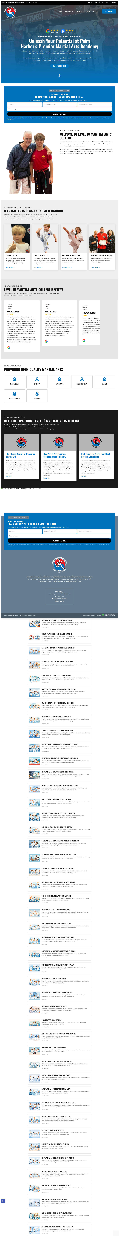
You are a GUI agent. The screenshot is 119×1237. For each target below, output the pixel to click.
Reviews (95, 12)
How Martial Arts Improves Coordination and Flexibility (54, 449)
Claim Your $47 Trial (59, 66)
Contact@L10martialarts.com (60, 592)
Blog (88, 12)
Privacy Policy (22, 609)
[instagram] (91, 2)
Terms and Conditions (31, 609)
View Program (9, 267)
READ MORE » (9, 470)
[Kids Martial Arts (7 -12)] (74, 247)
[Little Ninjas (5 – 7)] (45, 247)
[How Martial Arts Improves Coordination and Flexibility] (58, 436)
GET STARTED (109, 11)
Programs (79, 12)
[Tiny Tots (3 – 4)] (17, 247)
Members (113, 2)
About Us (68, 12)
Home (60, 12)
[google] (96, 2)
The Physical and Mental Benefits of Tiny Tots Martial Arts (95, 449)
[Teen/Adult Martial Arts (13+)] (102, 247)
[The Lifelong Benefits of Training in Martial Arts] (21, 436)
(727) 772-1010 (104, 2)
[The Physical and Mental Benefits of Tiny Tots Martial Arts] (96, 436)
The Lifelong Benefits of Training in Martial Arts (20, 449)
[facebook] (89, 2)
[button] (3, 1194)
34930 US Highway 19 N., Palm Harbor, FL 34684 (59, 587)
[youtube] (93, 2)
